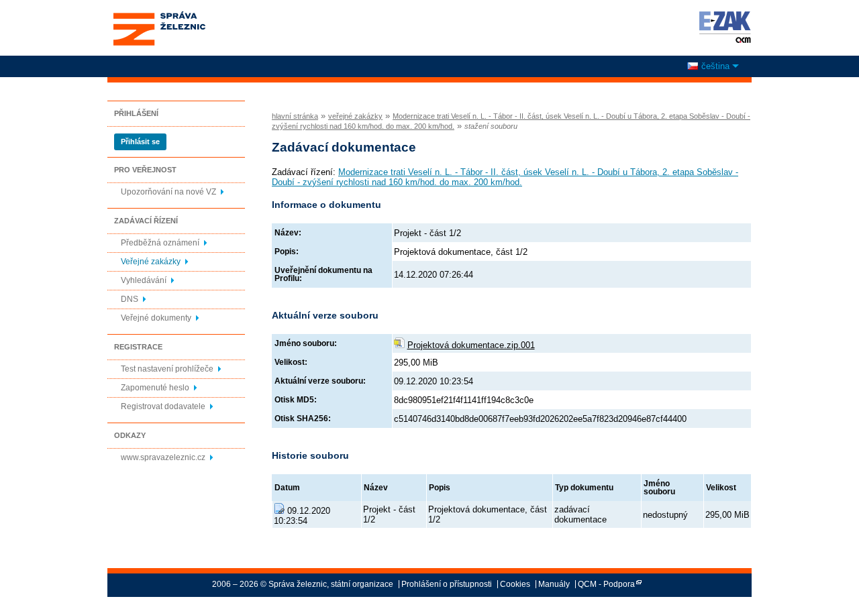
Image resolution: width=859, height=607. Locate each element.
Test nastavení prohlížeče (167, 369)
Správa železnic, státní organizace (158, 15)
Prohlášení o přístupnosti (446, 584)
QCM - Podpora (606, 584)
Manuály (554, 584)
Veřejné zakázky (151, 261)
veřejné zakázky (355, 116)
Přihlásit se (140, 141)
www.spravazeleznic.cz (163, 457)
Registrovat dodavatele (163, 406)
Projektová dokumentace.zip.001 (471, 345)
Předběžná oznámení (160, 242)
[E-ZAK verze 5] (722, 27)
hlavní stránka (295, 116)
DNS (129, 299)
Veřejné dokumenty (156, 318)
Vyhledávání (143, 280)
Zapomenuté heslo (155, 387)
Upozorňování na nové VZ (168, 192)
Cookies (515, 584)
